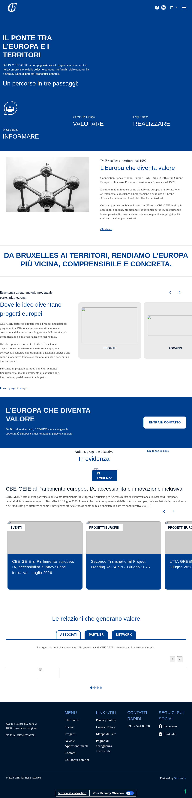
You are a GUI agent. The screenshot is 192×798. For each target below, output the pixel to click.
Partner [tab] (96, 634)
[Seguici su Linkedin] (163, 7)
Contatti (70, 753)
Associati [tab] (68, 634)
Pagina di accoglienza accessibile (104, 746)
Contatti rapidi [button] (137, 715)
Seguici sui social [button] (171, 715)
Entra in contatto (165, 422)
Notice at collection (72, 793)
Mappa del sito (106, 734)
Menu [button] (71, 712)
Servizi (69, 727)
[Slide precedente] (170, 292)
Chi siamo (106, 229)
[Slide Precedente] (172, 659)
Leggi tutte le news (158, 450)
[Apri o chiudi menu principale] (184, 7)
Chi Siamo (72, 720)
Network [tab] (124, 634)
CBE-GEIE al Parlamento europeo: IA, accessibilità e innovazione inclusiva (94, 489)
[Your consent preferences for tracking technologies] (185, 791)
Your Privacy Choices (108, 793)
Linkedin (170, 734)
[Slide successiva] (179, 292)
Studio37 (180, 778)
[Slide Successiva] (179, 659)
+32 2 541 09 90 (138, 726)
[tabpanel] (96, 668)
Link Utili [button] (106, 712)
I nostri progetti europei (14, 388)
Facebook (170, 726)
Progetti (70, 734)
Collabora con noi (77, 760)
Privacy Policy (106, 720)
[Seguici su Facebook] (157, 8)
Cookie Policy (105, 727)
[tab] (94, 687)
